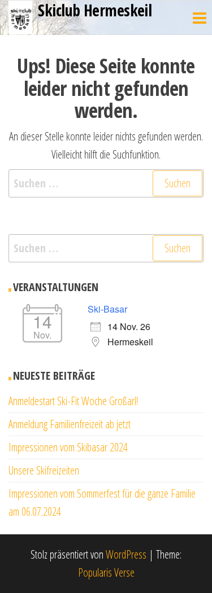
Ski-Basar (107, 308)
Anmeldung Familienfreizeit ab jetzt (69, 424)
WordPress (126, 554)
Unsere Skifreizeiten (43, 470)
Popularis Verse (106, 572)
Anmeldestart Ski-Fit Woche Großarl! (73, 400)
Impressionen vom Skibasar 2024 (68, 447)
